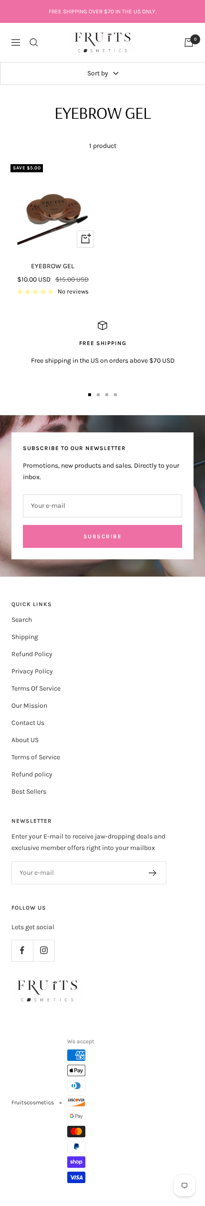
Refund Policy (31, 654)
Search (21, 620)
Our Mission (29, 706)
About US (25, 740)
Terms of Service (35, 757)
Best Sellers (28, 791)
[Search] (34, 42)
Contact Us (27, 723)
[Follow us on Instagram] (43, 950)
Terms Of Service (36, 688)
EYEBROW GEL (52, 266)
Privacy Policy (32, 671)
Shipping (24, 637)
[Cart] (189, 42)
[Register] (153, 873)
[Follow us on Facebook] (22, 950)
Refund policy (31, 774)
